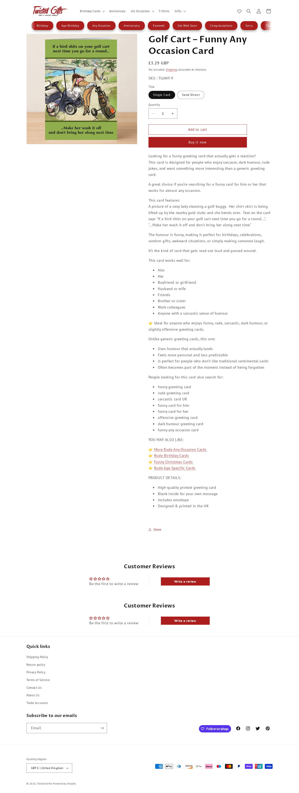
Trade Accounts (37, 703)
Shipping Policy (37, 657)
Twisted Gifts (44, 783)
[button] (91, 11)
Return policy (35, 664)
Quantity (154, 104)
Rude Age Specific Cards (174, 468)
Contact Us (34, 687)
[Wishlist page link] (239, 11)
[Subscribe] (102, 728)
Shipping (171, 69)
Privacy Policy (35, 672)
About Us (32, 695)
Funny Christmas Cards (173, 462)
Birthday (42, 25)
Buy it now (198, 142)
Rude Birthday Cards (171, 455)
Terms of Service (38, 680)
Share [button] (158, 529)
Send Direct (191, 95)
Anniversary (132, 25)
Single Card (161, 95)
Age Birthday (70, 25)
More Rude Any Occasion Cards (180, 449)
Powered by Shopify (64, 783)
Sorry (249, 25)
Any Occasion (101, 25)
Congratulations (221, 25)
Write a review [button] (185, 581)
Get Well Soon (187, 25)
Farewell (158, 25)
